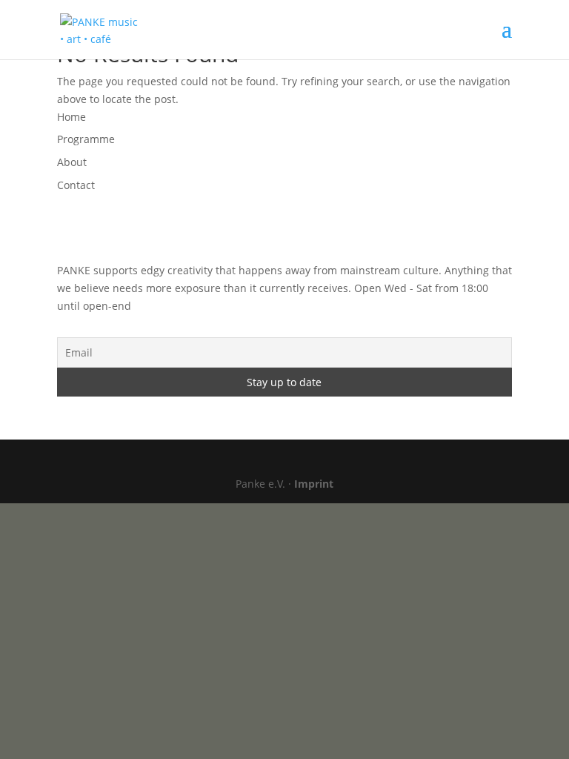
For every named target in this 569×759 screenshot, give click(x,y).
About (72, 162)
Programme (86, 139)
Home (71, 117)
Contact (76, 185)
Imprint (313, 484)
